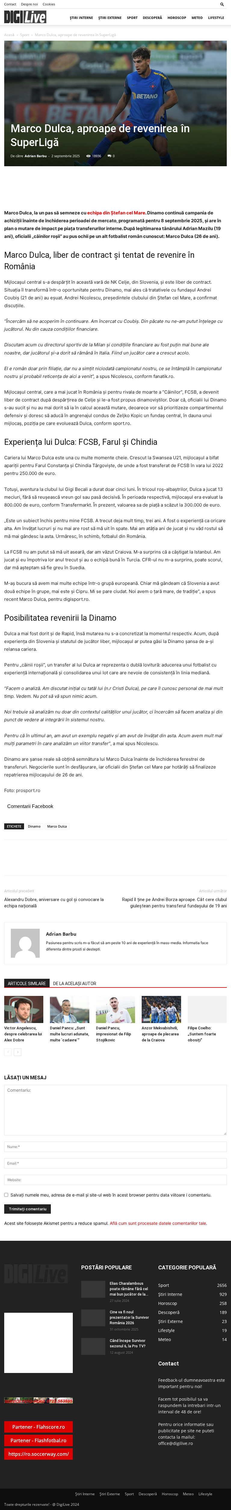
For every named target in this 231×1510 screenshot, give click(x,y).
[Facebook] (49, 863)
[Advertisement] (38, 1343)
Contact (10, 4)
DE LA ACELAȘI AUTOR (74, 983)
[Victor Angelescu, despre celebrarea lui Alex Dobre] (23, 1009)
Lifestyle (216, 17)
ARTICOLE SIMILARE (27, 983)
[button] (222, 4)
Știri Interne (81, 17)
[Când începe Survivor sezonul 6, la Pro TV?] (93, 1346)
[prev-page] (8, 1052)
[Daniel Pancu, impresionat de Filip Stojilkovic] (115, 1009)
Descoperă (152, 17)
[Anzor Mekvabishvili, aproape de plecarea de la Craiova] (161, 1009)
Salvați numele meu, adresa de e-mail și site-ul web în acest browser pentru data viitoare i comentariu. (111, 1194)
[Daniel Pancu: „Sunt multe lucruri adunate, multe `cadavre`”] (69, 1009)
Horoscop (177, 17)
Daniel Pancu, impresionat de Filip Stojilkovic (113, 1034)
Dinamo (34, 826)
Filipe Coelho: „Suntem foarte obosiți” (202, 1034)
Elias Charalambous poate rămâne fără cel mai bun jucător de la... (129, 1288)
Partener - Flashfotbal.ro (38, 1440)
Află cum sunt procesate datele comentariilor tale (158, 1223)
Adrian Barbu (36, 156)
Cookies (49, 4)
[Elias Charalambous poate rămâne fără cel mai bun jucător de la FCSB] (93, 1289)
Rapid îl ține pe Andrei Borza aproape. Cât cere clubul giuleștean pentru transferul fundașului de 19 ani (174, 903)
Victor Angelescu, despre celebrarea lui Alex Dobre (23, 1034)
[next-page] (17, 1052)
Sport (132, 17)
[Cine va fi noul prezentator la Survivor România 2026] (93, 1317)
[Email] (91, 863)
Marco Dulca (57, 826)
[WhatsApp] (77, 863)
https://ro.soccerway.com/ (38, 1454)
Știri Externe (110, 17)
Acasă (9, 34)
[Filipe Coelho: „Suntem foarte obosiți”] (207, 1009)
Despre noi (29, 4)
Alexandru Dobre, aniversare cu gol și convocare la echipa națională (54, 903)
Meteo (197, 17)
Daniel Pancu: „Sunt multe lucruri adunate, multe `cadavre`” (69, 1034)
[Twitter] (63, 863)
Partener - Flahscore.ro (38, 1427)
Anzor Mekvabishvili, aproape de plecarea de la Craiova (160, 1034)
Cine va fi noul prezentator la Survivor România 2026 (129, 1317)
